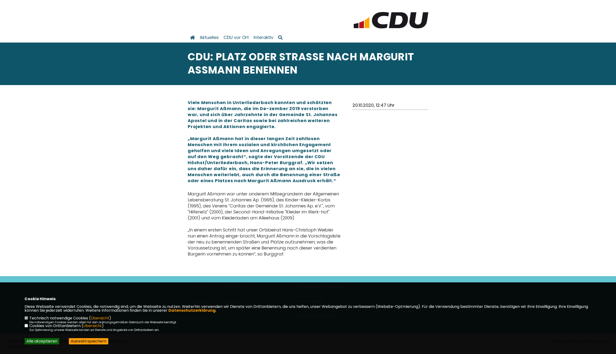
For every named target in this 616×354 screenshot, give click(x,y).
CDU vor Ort (236, 37)
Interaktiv (263, 37)
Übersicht (100, 318)
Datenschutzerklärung (192, 310)
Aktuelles (209, 37)
